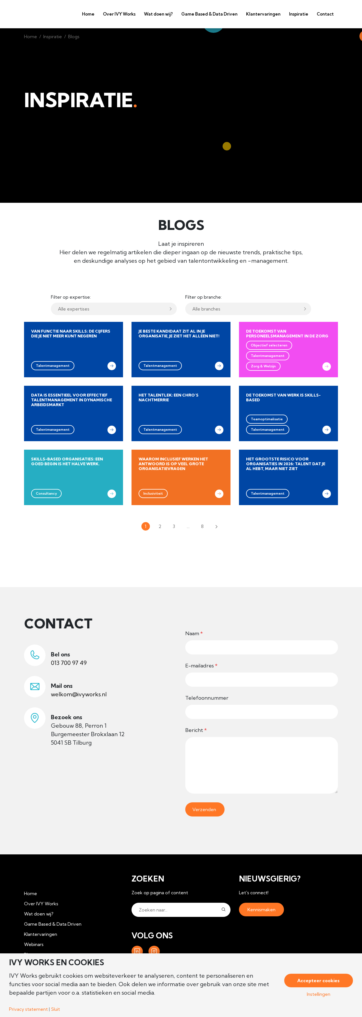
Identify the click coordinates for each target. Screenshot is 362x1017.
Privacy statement (28, 1009)
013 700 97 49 (69, 662)
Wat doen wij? (158, 14)
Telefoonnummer (207, 698)
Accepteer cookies (318, 980)
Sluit (55, 1009)
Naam (194, 633)
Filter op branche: (203, 297)
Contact (325, 14)
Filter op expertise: (71, 297)
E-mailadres (201, 665)
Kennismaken (261, 909)
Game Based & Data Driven (209, 14)
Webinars (34, 944)
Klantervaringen (263, 14)
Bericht (196, 730)
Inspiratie (52, 36)
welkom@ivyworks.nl (79, 694)
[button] (223, 909)
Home (88, 14)
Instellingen (318, 994)
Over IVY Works (119, 14)
